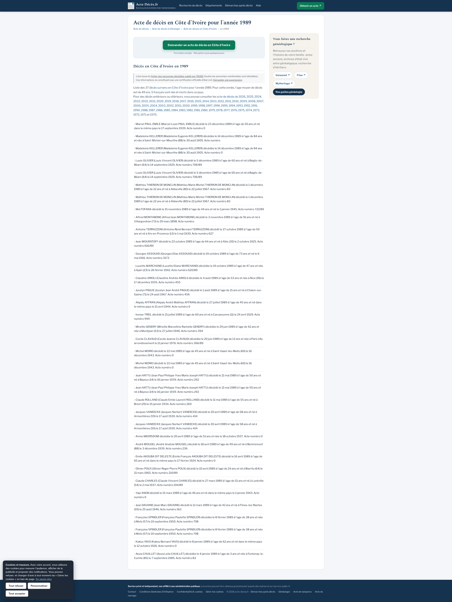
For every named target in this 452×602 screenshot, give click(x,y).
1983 (182, 110)
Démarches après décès (239, 5)
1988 (144, 110)
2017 (183, 101)
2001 (178, 105)
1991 (254, 105)
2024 (257, 96)
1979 (212, 110)
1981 (197, 110)
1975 (241, 110)
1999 (194, 105)
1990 (136, 110)
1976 (234, 110)
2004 (153, 105)
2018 (175, 101)
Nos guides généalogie (289, 91)
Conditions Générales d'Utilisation (156, 591)
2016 (190, 101)
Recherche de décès (190, 5)
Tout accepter (17, 593)
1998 (201, 105)
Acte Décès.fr (156, 5)
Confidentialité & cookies (190, 591)
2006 (137, 105)
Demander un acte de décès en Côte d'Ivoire (199, 45)
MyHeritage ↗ (284, 83)
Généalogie (284, 591)
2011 (228, 101)
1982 (189, 110)
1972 (136, 114)
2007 (259, 101)
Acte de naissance (302, 591)
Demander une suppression (227, 80)
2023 (136, 101)
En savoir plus (44, 579)
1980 (204, 110)
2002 (170, 105)
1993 (239, 105)
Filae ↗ (301, 74)
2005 (145, 105)
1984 (174, 110)
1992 (247, 105)
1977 (227, 110)
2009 (243, 101)
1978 (219, 110)
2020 (159, 101)
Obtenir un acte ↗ (310, 5)
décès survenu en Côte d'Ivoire (168, 87)
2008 (251, 101)
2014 (205, 101)
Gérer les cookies (214, 591)
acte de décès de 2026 (231, 96)
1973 (256, 110)
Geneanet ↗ (283, 74)
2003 (161, 105)
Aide (258, 5)
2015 (198, 101)
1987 (152, 110)
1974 (249, 110)
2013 (213, 101)
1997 (209, 105)
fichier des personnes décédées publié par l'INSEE (177, 76)
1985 (167, 110)
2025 (249, 96)
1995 (224, 105)
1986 (159, 110)
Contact (132, 591)
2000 (186, 105)
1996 (216, 105)
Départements (214, 5)
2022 (144, 101)
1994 (232, 105)
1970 (153, 114)
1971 (143, 114)
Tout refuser (16, 585)
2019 (168, 101)
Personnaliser (39, 585)
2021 (152, 101)
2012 (221, 101)
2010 (235, 101)
